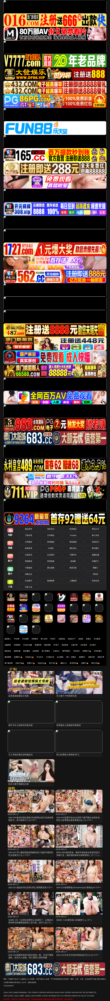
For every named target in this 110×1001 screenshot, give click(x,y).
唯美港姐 (73, 542)
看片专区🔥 (53, 663)
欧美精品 (73, 529)
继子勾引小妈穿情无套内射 (20, 725)
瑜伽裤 (73, 561)
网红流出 (73, 548)
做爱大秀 (91, 657)
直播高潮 (38, 645)
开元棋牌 (25, 639)
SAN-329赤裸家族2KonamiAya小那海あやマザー (78, 887)
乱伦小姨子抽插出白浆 (18, 784)
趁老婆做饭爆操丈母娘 (18, 695)
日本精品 (50, 535)
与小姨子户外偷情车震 (66, 695)
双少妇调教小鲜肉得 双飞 (67, 754)
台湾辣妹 (28, 542)
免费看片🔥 (86, 651)
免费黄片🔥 (18, 657)
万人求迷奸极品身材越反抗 (20, 754)
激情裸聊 (8, 657)
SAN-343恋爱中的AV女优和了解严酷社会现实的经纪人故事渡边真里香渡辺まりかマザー (78, 818)
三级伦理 (28, 535)
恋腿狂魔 (95, 555)
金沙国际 (60, 657)
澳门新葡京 (46, 651)
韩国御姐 (50, 542)
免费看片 (82, 657)
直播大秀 (101, 657)
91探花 (51, 548)
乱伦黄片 (93, 645)
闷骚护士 (95, 561)
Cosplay (73, 535)
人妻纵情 (73, 580)
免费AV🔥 (85, 663)
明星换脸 (50, 561)
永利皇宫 (76, 651)
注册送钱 (61, 639)
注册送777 (72, 639)
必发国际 (36, 651)
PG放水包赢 (27, 645)
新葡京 (88, 639)
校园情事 (50, 580)
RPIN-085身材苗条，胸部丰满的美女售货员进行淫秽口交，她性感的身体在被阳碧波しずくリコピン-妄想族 (78, 855)
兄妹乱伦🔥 (42, 663)
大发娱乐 (56, 651)
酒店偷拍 (65, 645)
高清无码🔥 (74, 663)
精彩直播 (47, 645)
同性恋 (95, 574)
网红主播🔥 (95, 663)
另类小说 (28, 587)
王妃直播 (83, 645)
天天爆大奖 (50, 657)
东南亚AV (95, 542)
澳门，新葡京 (71, 657)
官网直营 (35, 639)
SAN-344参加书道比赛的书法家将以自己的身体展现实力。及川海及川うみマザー (30, 818)
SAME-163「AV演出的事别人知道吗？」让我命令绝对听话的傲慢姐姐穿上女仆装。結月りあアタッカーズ (30, 922)
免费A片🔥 (31, 663)
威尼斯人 (8, 639)
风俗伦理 (95, 580)
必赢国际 (8, 645)
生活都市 (28, 580)
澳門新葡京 (66, 651)
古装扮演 (28, 555)
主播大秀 (74, 645)
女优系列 (50, 555)
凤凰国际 (17, 645)
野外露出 (95, 548)
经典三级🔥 (20, 663)
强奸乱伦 (50, 529)
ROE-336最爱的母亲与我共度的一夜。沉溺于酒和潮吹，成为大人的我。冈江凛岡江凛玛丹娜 (30, 956)
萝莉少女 (95, 529)
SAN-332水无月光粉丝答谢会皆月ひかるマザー (77, 955)
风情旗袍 (28, 561)
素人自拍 (95, 535)
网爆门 (95, 567)
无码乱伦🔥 (29, 657)
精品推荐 (28, 529)
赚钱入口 (64, 663)
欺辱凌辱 (28, 548)
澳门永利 (44, 639)
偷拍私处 (8, 651)
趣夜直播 (17, 651)
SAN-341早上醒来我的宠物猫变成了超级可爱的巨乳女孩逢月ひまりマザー (30, 853)
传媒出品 (28, 574)
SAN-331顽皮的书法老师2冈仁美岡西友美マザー (30, 887)
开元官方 (40, 657)
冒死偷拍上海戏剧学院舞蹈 (68, 725)
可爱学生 (73, 555)
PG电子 (53, 639)
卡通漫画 (28, 567)
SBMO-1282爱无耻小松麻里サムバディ (74, 920)
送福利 (80, 639)
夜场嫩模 (26, 651)
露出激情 (50, 567)
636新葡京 (98, 651)
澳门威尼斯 (9, 663)
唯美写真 (73, 567)
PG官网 (16, 639)
